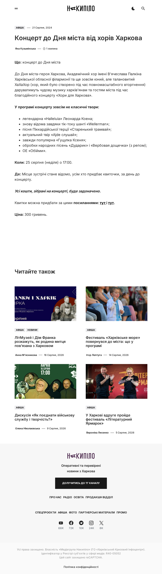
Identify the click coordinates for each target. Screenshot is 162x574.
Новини (32, 330)
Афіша (20, 27)
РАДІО (67, 497)
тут (103, 203)
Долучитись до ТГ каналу (81, 483)
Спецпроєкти (45, 512)
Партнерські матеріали (97, 512)
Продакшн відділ (99, 497)
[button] (16, 8)
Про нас (55, 497)
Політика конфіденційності (81, 567)
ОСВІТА (79, 497)
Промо (122, 512)
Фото (73, 512)
